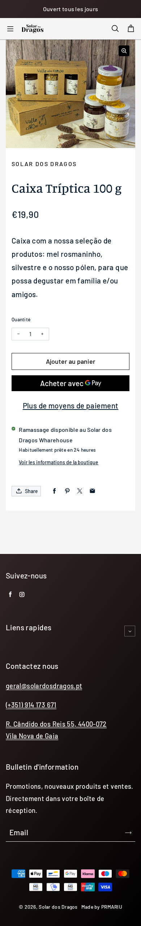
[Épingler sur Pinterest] (67, 491)
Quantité (21, 319)
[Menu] (10, 28)
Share (31, 491)
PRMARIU (111, 907)
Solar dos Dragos (58, 907)
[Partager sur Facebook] (54, 491)
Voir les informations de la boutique (58, 462)
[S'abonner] (128, 833)
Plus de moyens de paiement (71, 405)
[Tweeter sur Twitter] (79, 491)
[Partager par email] (92, 491)
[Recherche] (115, 28)
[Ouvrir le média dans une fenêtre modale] (124, 50)
